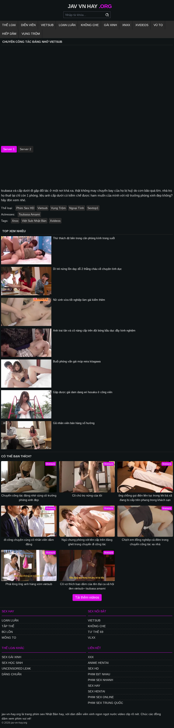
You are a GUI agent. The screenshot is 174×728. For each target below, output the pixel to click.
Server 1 (9, 149)
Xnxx (126, 25)
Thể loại (9, 25)
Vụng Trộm (31, 33)
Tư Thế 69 (95, 632)
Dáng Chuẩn (11, 674)
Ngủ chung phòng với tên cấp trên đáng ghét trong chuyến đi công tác (87, 542)
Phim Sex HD (25, 208)
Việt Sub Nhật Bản (34, 220)
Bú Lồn (7, 632)
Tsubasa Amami (29, 214)
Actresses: (8, 214)
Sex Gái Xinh (11, 657)
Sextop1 (92, 208)
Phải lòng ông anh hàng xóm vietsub (29, 584)
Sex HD (93, 668)
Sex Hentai (96, 691)
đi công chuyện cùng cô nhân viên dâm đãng (29, 542)
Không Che (90, 25)
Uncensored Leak (16, 668)
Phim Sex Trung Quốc (105, 702)
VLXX (91, 637)
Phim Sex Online (101, 697)
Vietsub (47, 25)
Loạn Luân (67, 25)
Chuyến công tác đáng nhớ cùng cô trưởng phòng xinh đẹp (28, 498)
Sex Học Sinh (12, 662)
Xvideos (141, 25)
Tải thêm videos (87, 597)
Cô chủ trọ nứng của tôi (87, 495)
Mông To (9, 637)
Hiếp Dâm (9, 33)
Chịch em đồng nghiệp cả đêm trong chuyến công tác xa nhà (145, 542)
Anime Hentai (98, 662)
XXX (91, 657)
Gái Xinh (110, 25)
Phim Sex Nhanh (100, 680)
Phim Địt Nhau (99, 674)
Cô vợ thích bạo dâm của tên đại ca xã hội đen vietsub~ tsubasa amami (87, 586)
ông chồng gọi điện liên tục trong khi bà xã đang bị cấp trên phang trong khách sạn (145, 498)
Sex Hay (94, 685)
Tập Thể (8, 626)
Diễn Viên (28, 25)
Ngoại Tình (76, 208)
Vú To (158, 25)
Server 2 (25, 149)
